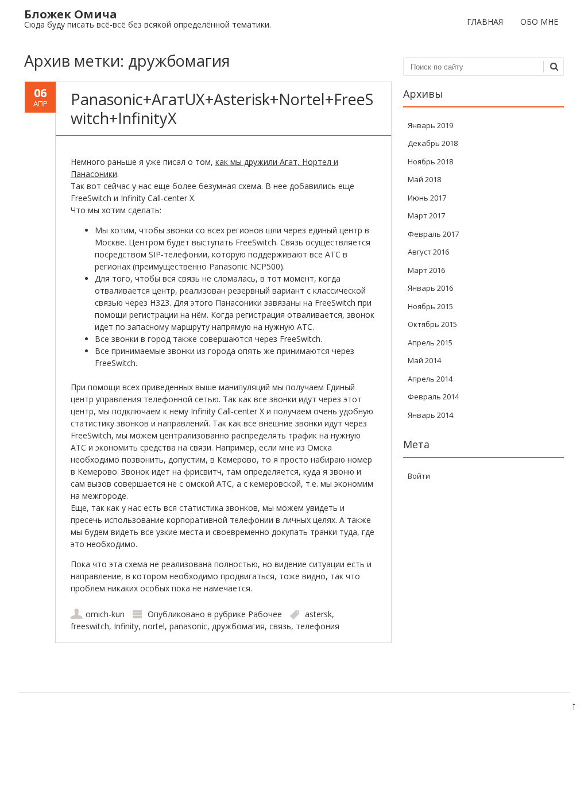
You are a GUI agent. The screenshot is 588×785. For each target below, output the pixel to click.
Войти (419, 476)
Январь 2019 (430, 125)
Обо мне (539, 21)
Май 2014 (424, 360)
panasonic (188, 626)
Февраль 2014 (433, 396)
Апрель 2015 (430, 342)
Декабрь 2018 (433, 143)
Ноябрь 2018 (430, 161)
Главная (485, 21)
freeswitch (90, 626)
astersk (318, 614)
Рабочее (265, 614)
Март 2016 (426, 270)
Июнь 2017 (427, 198)
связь (280, 626)
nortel (154, 626)
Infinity (126, 626)
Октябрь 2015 (432, 324)
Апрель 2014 (430, 379)
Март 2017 (426, 215)
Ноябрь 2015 (430, 306)
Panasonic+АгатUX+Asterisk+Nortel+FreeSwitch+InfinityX (222, 108)
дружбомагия (238, 626)
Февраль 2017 (433, 234)
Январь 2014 (430, 415)
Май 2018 (424, 179)
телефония (317, 626)
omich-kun (105, 614)
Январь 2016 (430, 288)
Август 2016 (428, 252)
